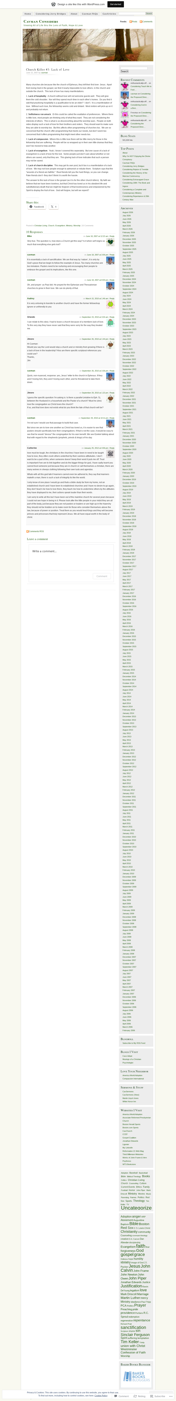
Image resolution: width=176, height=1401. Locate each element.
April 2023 (127, 346)
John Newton (129, 1274)
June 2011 (127, 817)
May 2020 (127, 463)
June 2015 (127, 656)
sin (138, 1331)
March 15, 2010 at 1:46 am (97, 298)
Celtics (124, 1180)
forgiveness (128, 1250)
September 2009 (129, 887)
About (74, 14)
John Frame (141, 1270)
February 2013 (129, 750)
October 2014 (128, 683)
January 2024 (128, 316)
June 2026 (127, 219)
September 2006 (129, 1007)
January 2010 (128, 873)
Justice (146, 1282)
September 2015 (129, 646)
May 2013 (127, 740)
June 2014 (127, 697)
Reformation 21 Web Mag (133, 1151)
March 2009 (128, 907)
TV (127, 1204)
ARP (143, 1217)
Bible (123, 1176)
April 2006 (127, 1024)
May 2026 (127, 222)
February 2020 (129, 473)
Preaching (126, 1309)
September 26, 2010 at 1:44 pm (95, 339)
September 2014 (129, 686)
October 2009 (128, 883)
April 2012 (127, 783)
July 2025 (127, 256)
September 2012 (129, 767)
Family (146, 1187)
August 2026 (128, 212)
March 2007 (128, 987)
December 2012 (129, 757)
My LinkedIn (128, 1148)
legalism (134, 1290)
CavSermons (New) (131, 1095)
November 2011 (129, 800)
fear (148, 1247)
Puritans (139, 1313)
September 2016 (129, 606)
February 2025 (129, 272)
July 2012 (127, 773)
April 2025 (127, 266)
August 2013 (128, 730)
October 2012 (128, 763)
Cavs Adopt (127, 1056)
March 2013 (128, 746)
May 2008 (127, 940)
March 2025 (128, 269)
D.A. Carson (134, 1239)
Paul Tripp (146, 1302)
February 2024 (129, 313)
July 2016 (127, 613)
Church (51, 226)
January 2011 (128, 833)
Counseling (133, 1183)
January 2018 (128, 553)
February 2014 (129, 710)
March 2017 (128, 586)
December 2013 (129, 716)
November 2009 (129, 880)
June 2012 (127, 777)
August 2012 (128, 770)
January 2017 (128, 593)
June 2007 (127, 977)
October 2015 (128, 643)
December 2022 (129, 359)
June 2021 (127, 419)
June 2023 (127, 339)
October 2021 (128, 406)
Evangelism (60, 226)
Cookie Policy (101, 1395)
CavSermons (128, 1091)
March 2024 (128, 309)
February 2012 (129, 790)
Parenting (125, 1197)
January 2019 (128, 513)
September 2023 (129, 329)
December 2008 (129, 917)
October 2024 (128, 286)
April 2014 (127, 703)
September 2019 (129, 486)
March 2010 (128, 867)
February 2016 (129, 630)
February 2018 (129, 550)
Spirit (124, 1337)
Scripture (124, 1331)
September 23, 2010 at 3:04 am (95, 317)
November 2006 (129, 1000)
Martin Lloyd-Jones (131, 1098)
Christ (147, 1228)
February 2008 (129, 950)
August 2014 (128, 690)
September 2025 (129, 249)
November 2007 (129, 960)
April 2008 (127, 944)
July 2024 (127, 296)
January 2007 (128, 994)
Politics (141, 1197)
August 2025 (128, 252)
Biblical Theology (134, 1176)
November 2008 (129, 920)
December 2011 (129, 797)
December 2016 (129, 596)
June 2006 (127, 1017)
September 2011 (129, 807)
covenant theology (139, 1236)
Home (28, 14)
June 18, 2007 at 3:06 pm (97, 255)
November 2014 (129, 680)
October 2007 (128, 964)
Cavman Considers (41, 21)
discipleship (134, 1242)
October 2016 (128, 603)
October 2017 (128, 563)
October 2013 (128, 723)
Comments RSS (36, 531)
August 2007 (128, 970)
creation (125, 1239)
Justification (131, 1286)
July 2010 (127, 853)
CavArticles (109, 14)
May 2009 (127, 900)
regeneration (127, 1320)
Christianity (129, 1231)
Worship (76, 226)
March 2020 (128, 469)
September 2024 (129, 289)
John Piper (140, 1190)
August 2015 (128, 650)
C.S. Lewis (139, 1228)
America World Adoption (132, 1075)
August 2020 (128, 453)
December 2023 (129, 319)
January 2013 (128, 753)
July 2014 (127, 693)
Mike (29, 236)
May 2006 (127, 1020)
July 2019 (127, 493)
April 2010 (127, 863)
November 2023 (129, 322)
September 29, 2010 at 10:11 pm (94, 418)
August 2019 (128, 490)
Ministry (69, 226)
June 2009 (127, 897)
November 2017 (129, 560)
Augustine (138, 1220)
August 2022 (128, 373)
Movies (141, 1194)
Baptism (125, 1224)
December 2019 (129, 479)
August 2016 (128, 610)
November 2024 (129, 282)
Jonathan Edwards (130, 1141)
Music (148, 1194)
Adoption (124, 1173)
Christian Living (40, 226)
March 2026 (128, 229)
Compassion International (133, 1079)
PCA (123, 1305)
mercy (144, 1297)
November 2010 (129, 840)
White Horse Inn (129, 1101)
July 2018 (127, 533)
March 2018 (128, 546)
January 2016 (128, 633)
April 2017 (127, 583)
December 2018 (129, 516)
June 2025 (127, 259)
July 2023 (127, 336)
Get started (115, 4)
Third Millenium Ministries (133, 1154)
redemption (133, 1317)
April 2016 (127, 623)
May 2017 (127, 580)
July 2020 (127, 456)
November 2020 (129, 443)
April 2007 (127, 984)
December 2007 (129, 957)
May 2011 (127, 820)
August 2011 (128, 810)
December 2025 (129, 239)
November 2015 (129, 640)
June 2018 (127, 536)
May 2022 (127, 383)
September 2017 (129, 566)
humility (138, 1258)
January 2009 (128, 913)
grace (139, 1254)
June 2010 (127, 857)
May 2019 (127, 499)
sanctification (133, 1327)
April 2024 (127, 306)
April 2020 (127, 466)
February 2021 (129, 433)
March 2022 (128, 389)
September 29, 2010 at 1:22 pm (95, 393)
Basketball (143, 1173)
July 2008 (127, 934)
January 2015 (128, 673)
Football (124, 1190)
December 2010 (129, 837)
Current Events (128, 1187)
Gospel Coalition (129, 1138)
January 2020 (128, 476)
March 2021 (128, 429)
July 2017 (127, 573)
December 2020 (129, 439)
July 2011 (126, 813)
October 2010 (128, 843)
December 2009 (129, 877)
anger (136, 1216)
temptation (143, 1338)
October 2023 (128, 326)
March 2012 (128, 787)
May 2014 (127, 700)
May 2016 (127, 620)
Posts (134, 21)
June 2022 (127, 379)
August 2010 (128, 850)
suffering (132, 1338)
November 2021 (129, 403)
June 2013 (127, 737)
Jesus (134, 1266)
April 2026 (127, 226)
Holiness (124, 1259)
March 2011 (127, 827)
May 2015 (127, 660)
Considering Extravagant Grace (136, 180)
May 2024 (127, 302)
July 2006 (127, 1014)
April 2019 (127, 503)
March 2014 (128, 706)
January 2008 (128, 954)
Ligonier (126, 1144)
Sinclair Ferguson (135, 1335)
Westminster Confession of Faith (133, 1350)
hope (130, 1259)
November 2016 (129, 600)
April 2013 (127, 743)
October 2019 (128, 483)
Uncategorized (138, 1208)
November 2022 (129, 362)
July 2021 (127, 416)
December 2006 (129, 997)
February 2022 (129, 393)
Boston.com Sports (131, 1128)
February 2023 (129, 353)
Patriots (133, 1197)
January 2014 (128, 713)
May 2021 (127, 423)
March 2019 (128, 506)
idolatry (126, 1262)
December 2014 (129, 676)
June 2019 (127, 496)
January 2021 (128, 436)
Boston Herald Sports (131, 1124)
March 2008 (128, 947)
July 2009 (127, 893)
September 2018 (129, 526)
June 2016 (127, 616)
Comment (101, 576)
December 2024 (129, 279)
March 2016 (128, 626)
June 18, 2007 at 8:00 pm (97, 280)
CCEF (125, 1134)
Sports (128, 1201)
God (140, 1250)
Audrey (30, 298)
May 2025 (127, 262)
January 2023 (128, 356)
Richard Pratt (126, 1324)
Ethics (139, 1187)
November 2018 (129, 520)
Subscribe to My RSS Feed (134, 1043)
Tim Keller (130, 1341)
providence (128, 1312)
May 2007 (127, 980)
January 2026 (128, 236)
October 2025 (128, 246)
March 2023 (128, 349)
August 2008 (128, 930)
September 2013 (129, 727)
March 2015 (128, 666)
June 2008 (127, 937)
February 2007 (129, 990)
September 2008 (129, 927)
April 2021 (127, 426)
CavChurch (127, 1131)
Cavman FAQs (90, 14)
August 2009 (128, 890)
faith (140, 1246)
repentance (141, 1320)
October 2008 (128, 923)
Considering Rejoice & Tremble (135, 169)
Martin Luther (130, 1298)
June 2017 (127, 576)
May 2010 (127, 860)
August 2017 (128, 570)
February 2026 (129, 232)
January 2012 (128, 793)
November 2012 (129, 760)
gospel (127, 1254)
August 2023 (128, 332)
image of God (137, 1262)
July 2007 (127, 974)
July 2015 (127, 653)
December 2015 (129, 636)
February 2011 (129, 830)
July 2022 (127, 376)
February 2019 (129, 509)
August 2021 (128, 413)
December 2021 (129, 399)
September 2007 (129, 967)
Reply (112, 236)
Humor (132, 1190)
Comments (147, 21)
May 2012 (127, 780)
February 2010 (129, 870)
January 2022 (128, 396)
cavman (44, 73)
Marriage (142, 1294)
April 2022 (127, 386)
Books (146, 1176)
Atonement (127, 1220)
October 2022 (128, 366)
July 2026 (127, 216)
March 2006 (128, 1027)
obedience (136, 1302)
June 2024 (127, 299)
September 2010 (129, 847)
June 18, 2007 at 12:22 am (97, 236)
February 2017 (129, 590)
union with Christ (133, 1346)
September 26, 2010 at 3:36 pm (95, 371)
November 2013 (129, 720)
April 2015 (127, 663)
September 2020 (129, 449)
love (143, 1290)
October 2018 (128, 523)
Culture (143, 1183)
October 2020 (128, 446)
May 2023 (127, 343)
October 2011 (128, 803)
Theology (139, 1200)
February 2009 (129, 910)
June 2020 (127, 459)
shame (132, 1331)
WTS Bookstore (129, 1164)
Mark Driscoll (129, 1294)
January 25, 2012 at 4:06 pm (96, 448)
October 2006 (128, 1004)
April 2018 (127, 543)
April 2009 (127, 904)
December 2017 (129, 556)
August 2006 (128, 1010)
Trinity (142, 1342)
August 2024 (128, 292)
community (144, 1231)
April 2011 (127, 823)
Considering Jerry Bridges (51, 14)
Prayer (140, 1305)
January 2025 (128, 276)
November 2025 (129, 242)
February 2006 (129, 1030)
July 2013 (127, 733)
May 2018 (127, 539)
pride (135, 1309)
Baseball (133, 1173)
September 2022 (129, 369)
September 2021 (129, 409)
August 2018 (128, 530)
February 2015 (129, 670)
